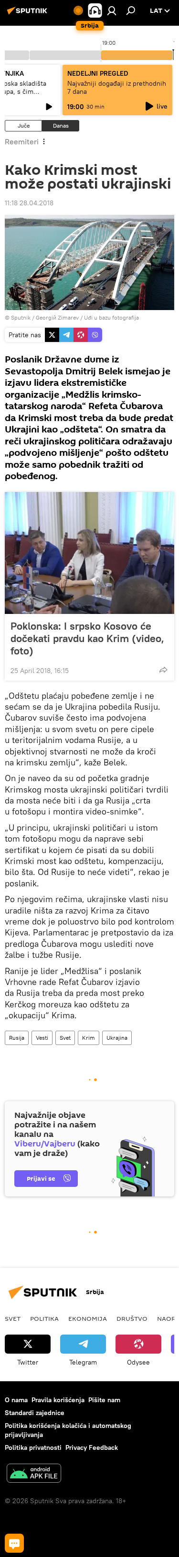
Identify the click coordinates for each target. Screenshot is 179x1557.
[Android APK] (33, 1474)
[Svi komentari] (14, 1543)
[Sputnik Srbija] (29, 14)
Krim (88, 1037)
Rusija (16, 1037)
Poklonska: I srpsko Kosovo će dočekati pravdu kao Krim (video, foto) (87, 638)
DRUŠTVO (131, 1318)
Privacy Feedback (91, 1447)
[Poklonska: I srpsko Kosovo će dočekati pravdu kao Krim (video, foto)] (89, 553)
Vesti (42, 1037)
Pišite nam (104, 1400)
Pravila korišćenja (58, 1400)
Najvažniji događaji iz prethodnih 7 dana (116, 87)
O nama (16, 1400)
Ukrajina (116, 1037)
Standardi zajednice (34, 1412)
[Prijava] (111, 10)
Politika (44, 1318)
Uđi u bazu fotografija (111, 317)
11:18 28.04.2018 (29, 203)
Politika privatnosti (33, 1447)
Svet (65, 1037)
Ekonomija (87, 1318)
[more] (163, 669)
